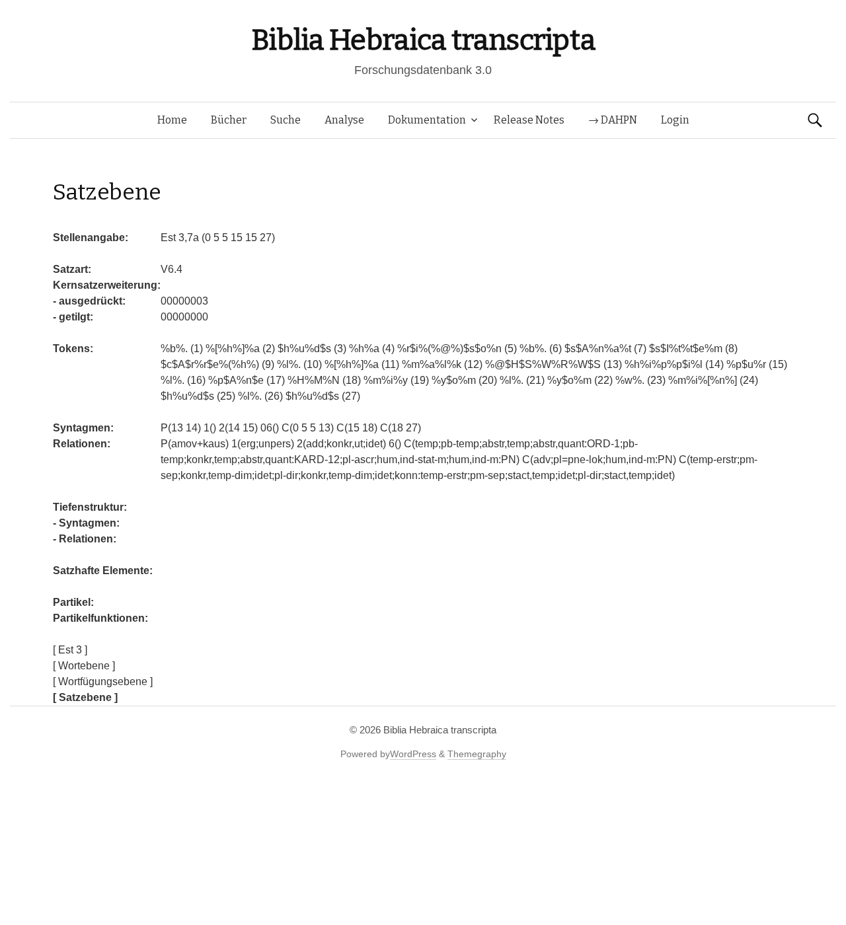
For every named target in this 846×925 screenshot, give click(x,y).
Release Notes (529, 120)
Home (172, 120)
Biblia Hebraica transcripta (423, 40)
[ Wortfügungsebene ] (103, 681)
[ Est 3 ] (70, 649)
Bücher (229, 120)
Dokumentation (427, 120)
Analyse (344, 120)
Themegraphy (476, 754)
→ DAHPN (612, 120)
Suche (285, 120)
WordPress (413, 754)
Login (675, 120)
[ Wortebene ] (84, 665)
